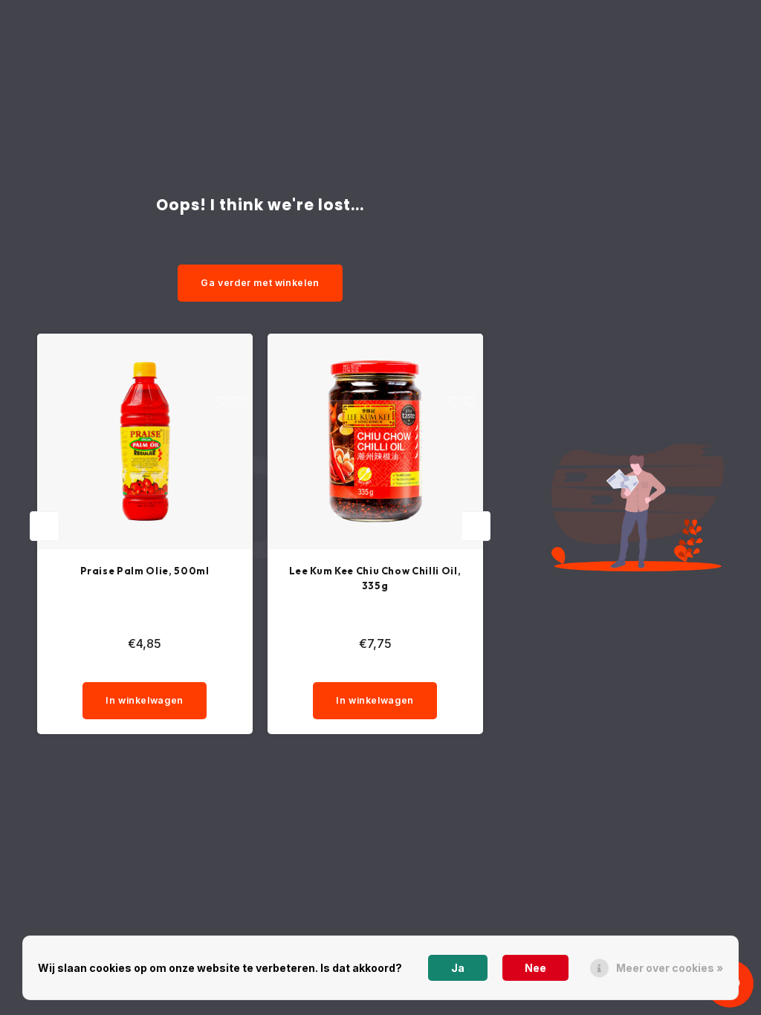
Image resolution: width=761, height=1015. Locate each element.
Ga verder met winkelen (260, 282)
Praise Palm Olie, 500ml (145, 571)
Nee (535, 968)
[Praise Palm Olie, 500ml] (145, 441)
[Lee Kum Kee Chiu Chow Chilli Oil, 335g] (375, 441)
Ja (457, 968)
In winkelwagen (145, 700)
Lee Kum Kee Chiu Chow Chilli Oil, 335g (375, 578)
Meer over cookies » (669, 968)
